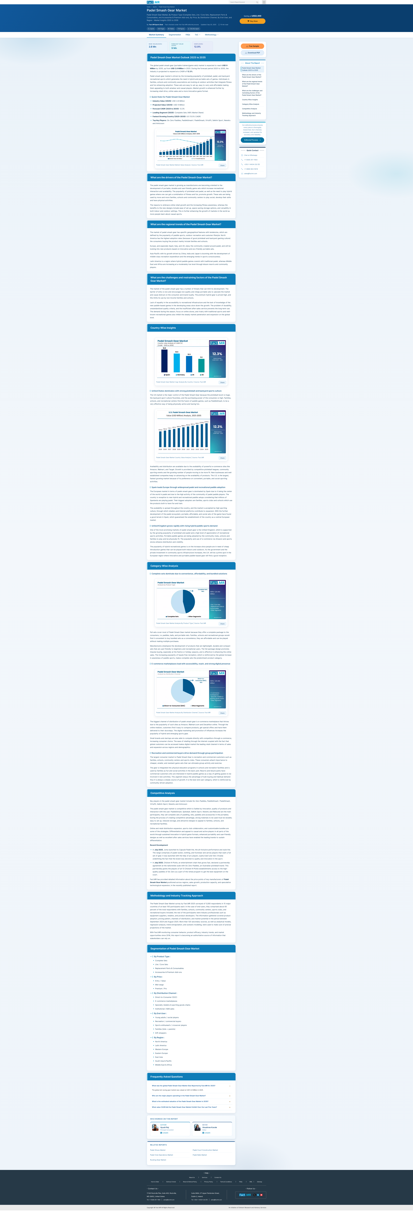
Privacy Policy (208, 1182)
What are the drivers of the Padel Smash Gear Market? (251, 76)
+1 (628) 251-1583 (250, 160)
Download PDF (254, 53)
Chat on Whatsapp (250, 155)
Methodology (211, 35)
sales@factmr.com (250, 173)
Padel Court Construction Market (205, 1150)
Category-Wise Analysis (250, 104)
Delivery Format (171, 1182)
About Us (192, 1177)
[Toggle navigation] (264, 2)
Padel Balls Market (200, 1155)
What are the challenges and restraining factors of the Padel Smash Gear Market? (252, 93)
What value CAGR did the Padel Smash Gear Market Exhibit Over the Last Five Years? (184, 1107)
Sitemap (259, 1182)
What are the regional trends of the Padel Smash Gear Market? (252, 84)
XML (251, 1182)
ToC (196, 35)
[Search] (257, 2)
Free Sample (254, 46)
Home (148, 7)
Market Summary (156, 35)
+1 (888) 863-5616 (251, 169)
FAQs (188, 35)
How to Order (155, 1182)
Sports (155, 7)
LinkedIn (165, 1133)
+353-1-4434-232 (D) (252, 164)
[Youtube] (261, 1195)
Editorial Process (251, 140)
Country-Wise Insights (250, 100)
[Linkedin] (258, 1195)
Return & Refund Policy (190, 1182)
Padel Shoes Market (157, 1150)
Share (222, 165)
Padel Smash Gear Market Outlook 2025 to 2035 (251, 69)
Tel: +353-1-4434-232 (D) (199, 1200)
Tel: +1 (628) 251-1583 (154, 1200)
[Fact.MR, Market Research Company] (153, 2)
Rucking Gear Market (158, 1160)
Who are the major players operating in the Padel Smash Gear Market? (179, 1096)
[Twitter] (255, 1195)
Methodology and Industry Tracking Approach (251, 114)
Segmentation (175, 35)
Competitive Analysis (249, 109)
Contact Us (217, 1177)
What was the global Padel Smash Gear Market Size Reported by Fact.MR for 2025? (183, 1086)
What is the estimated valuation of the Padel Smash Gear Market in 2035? (180, 1101)
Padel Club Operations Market (161, 1155)
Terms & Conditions (226, 1182)
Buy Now (254, 21)
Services (204, 1177)
